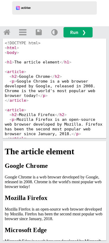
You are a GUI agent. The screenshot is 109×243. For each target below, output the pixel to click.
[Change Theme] (54, 32)
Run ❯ (78, 32)
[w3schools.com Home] (7, 32)
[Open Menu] (23, 32)
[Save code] (39, 32)
